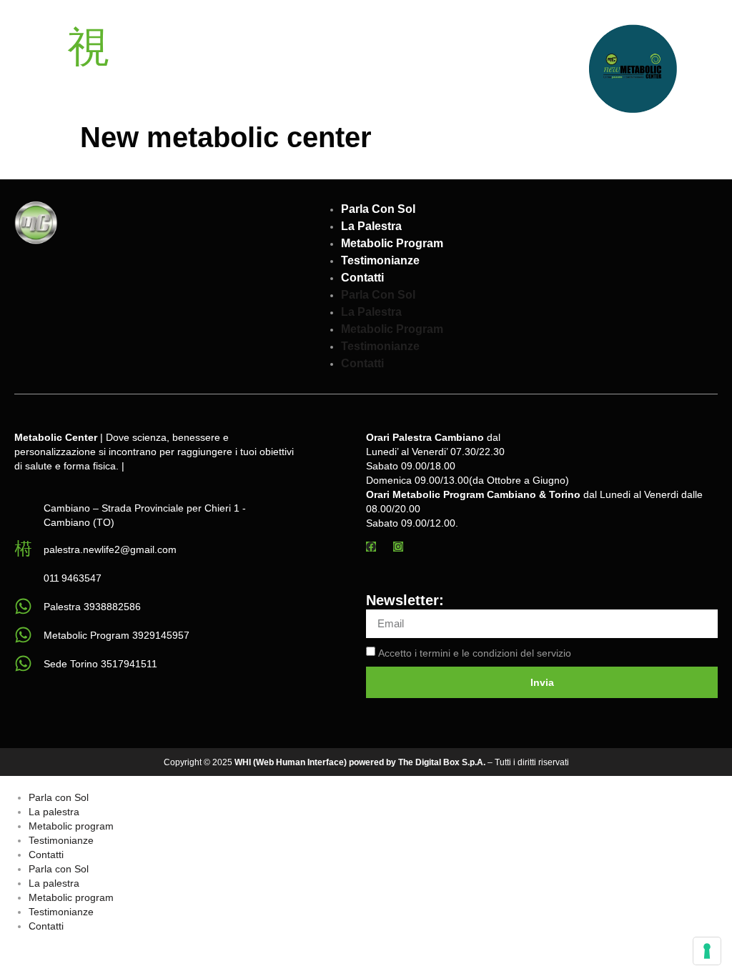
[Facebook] (371, 547)
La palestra (371, 226)
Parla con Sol (378, 209)
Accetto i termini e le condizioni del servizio (474, 653)
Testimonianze (380, 260)
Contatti (362, 278)
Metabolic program (392, 243)
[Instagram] (398, 547)
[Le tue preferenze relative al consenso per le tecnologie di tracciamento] (707, 951)
